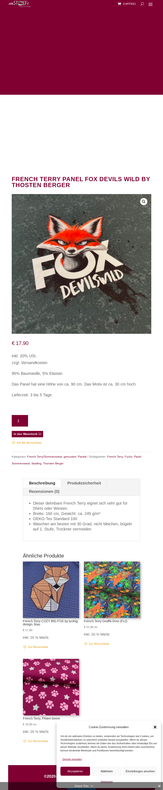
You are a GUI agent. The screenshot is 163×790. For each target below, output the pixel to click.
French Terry (115, 456)
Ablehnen (107, 771)
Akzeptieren (75, 771)
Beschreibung (42, 483)
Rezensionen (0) (44, 491)
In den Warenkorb (26, 434)
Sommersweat (21, 463)
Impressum (107, 781)
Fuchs (128, 456)
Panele (82, 456)
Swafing (36, 463)
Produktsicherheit (84, 483)
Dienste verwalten (72, 759)
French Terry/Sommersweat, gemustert (51, 456)
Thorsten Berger (53, 463)
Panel (137, 456)
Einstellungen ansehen (140, 771)
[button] (155, 727)
